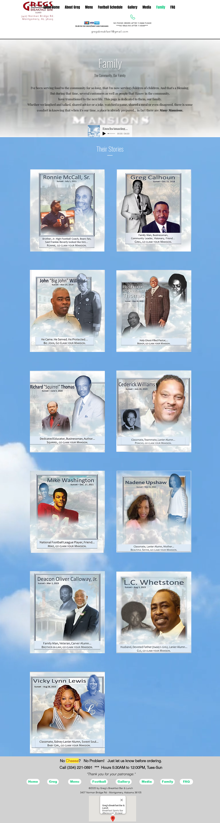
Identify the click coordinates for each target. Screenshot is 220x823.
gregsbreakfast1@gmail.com (109, 31)
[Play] (104, 133)
